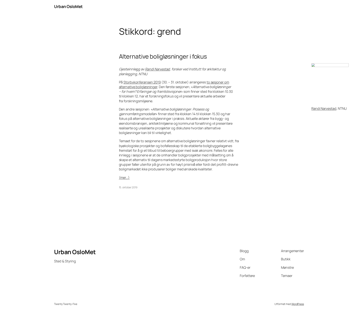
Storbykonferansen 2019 (142, 82)
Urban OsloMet (68, 6)
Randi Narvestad (323, 108)
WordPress (297, 304)
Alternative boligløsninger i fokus (163, 56)
